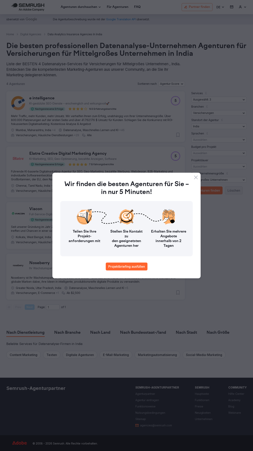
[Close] (196, 177)
